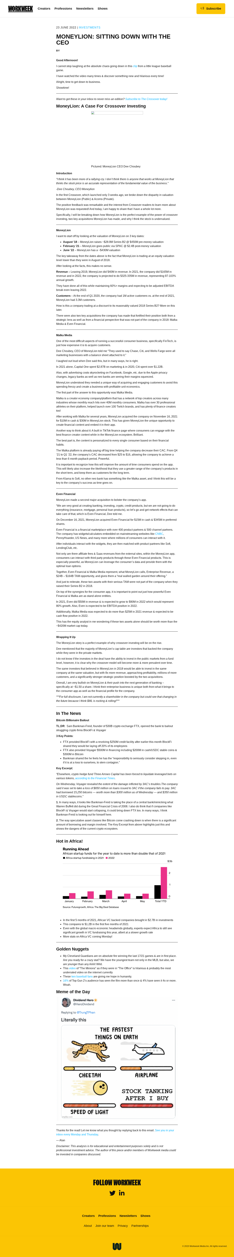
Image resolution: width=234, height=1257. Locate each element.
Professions (63, 8)
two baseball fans (82, 976)
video (72, 968)
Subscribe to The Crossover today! (146, 99)
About (88, 1226)
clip (135, 66)
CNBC (159, 533)
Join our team (104, 1226)
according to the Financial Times (95, 778)
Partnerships (140, 1226)
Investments (90, 27)
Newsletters (85, 8)
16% (66, 980)
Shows (103, 8)
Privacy (123, 1226)
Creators (44, 8)
